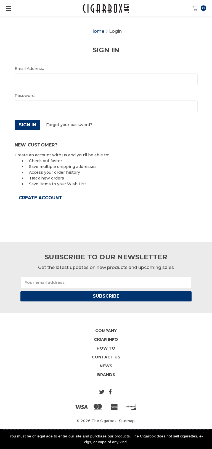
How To (106, 348)
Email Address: (29, 68)
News (106, 365)
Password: (25, 95)
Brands (106, 374)
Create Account (40, 197)
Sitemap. (127, 420)
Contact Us (106, 357)
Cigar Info (106, 339)
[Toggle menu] (8, 8)
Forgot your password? (69, 124)
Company (106, 330)
